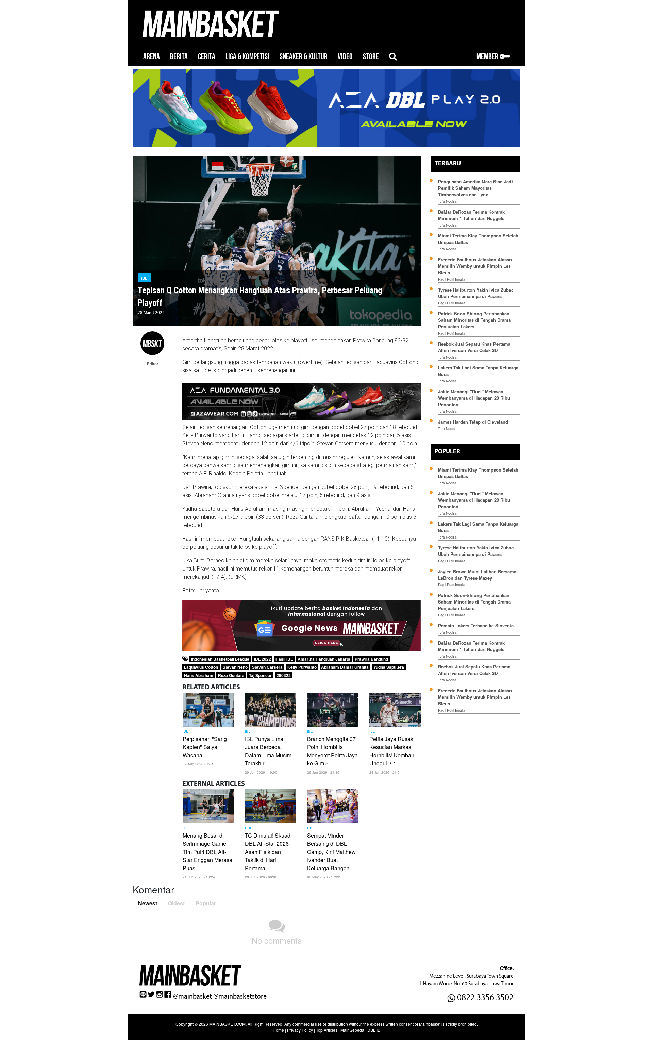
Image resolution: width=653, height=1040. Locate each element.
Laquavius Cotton (201, 667)
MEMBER (488, 57)
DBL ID (374, 1030)
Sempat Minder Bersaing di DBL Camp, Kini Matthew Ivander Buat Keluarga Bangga (331, 851)
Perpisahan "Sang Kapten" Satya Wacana (205, 747)
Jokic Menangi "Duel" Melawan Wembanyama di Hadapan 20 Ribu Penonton (474, 398)
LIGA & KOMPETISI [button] (247, 57)
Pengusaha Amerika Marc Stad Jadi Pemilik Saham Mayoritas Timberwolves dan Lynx (475, 188)
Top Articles (326, 1030)
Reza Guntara (231, 675)
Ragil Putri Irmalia (451, 279)
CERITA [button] (206, 57)
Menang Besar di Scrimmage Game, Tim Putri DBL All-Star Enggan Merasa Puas (207, 851)
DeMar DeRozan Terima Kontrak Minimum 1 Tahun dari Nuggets (471, 215)
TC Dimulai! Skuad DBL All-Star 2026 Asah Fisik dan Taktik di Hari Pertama (267, 851)
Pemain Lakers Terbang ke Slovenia (476, 625)
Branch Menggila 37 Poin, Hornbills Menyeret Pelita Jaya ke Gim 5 (332, 751)
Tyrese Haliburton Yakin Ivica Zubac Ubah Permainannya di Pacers (476, 292)
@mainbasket (192, 996)
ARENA (151, 57)
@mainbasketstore (240, 996)
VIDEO (345, 57)
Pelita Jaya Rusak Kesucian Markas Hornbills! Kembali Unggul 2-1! (391, 751)
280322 (284, 675)
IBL (144, 278)
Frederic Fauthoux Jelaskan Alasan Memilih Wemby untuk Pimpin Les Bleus (475, 266)
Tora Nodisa (447, 201)
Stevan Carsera (267, 667)
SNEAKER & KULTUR (304, 57)
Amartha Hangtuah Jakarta (324, 659)
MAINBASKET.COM (227, 1024)
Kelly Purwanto (302, 667)
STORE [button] (371, 57)
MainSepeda (352, 1030)
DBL (186, 828)
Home (278, 1030)
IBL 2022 (262, 659)
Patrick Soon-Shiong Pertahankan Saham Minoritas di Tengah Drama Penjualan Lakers (474, 320)
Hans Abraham (198, 675)
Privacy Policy (300, 1030)
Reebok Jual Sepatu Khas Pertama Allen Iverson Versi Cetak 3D (474, 347)
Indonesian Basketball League (220, 659)
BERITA (179, 57)
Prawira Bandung (371, 659)
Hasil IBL (284, 659)
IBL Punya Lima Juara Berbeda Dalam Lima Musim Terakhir (268, 751)
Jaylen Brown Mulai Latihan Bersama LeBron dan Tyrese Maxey (477, 574)
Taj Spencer (260, 675)
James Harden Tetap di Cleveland (473, 421)
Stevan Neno (235, 667)
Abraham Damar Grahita (345, 667)
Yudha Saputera (388, 667)
